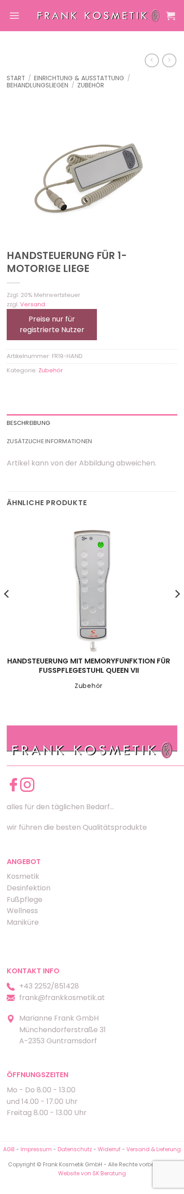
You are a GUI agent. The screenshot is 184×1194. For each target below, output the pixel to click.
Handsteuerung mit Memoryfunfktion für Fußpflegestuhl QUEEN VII (88, 666)
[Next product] (152, 60)
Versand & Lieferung (153, 1149)
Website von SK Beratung (92, 1173)
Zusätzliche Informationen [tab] (49, 441)
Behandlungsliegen (37, 85)
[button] (14, 15)
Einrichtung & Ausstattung (79, 78)
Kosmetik (23, 876)
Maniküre (23, 922)
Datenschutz (75, 1149)
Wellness (22, 911)
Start (16, 78)
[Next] (176, 612)
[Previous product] (169, 60)
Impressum (37, 1149)
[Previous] (7, 612)
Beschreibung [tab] (28, 423)
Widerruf (109, 1149)
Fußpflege (24, 899)
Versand (32, 304)
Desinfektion (28, 888)
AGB (9, 1149)
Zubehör (90, 85)
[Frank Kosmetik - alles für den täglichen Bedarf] (98, 15)
